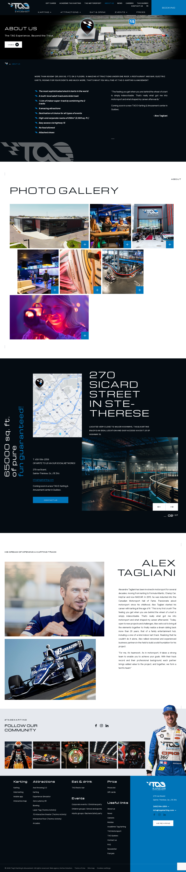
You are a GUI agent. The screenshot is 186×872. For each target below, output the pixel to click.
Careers (130, 3)
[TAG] (153, 226)
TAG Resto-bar (78, 787)
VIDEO (11, 44)
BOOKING (168, 7)
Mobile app (18, 796)
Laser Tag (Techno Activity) (44, 810)
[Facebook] (96, 726)
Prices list (111, 787)
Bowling (36, 805)
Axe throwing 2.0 (40, 787)
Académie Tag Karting (70, 3)
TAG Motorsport (114, 831)
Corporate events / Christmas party (87, 804)
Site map (91, 868)
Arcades (36, 823)
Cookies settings (104, 868)
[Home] (18, 7)
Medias (110, 822)
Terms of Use (80, 868)
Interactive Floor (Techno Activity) (47, 819)
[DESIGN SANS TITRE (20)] (49, 226)
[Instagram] (101, 726)
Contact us (137, 6)
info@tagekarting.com (43, 479)
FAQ (109, 844)
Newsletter (112, 849)
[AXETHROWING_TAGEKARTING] (80, 272)
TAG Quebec (142, 3)
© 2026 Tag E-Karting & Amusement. (27, 868)
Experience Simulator (42, 796)
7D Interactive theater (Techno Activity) (49, 814)
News (119, 3)
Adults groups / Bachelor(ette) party (87, 813)
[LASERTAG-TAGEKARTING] (49, 317)
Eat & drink (98, 12)
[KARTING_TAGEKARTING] (123, 272)
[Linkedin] (107, 726)
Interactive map (20, 801)
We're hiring (163, 823)
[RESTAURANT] (110, 226)
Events (120, 12)
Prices (140, 12)
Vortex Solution (66, 868)
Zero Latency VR (40, 801)
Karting (16, 787)
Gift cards (51, 3)
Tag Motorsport (93, 3)
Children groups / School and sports (87, 809)
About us (109, 3)
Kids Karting (18, 792)
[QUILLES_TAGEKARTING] (38, 272)
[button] (159, 507)
